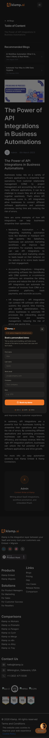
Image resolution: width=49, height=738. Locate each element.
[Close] (42, 329)
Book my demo (26, 402)
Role (6, 390)
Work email (8, 371)
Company (8, 380)
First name (8, 352)
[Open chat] (43, 726)
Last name (8, 362)
